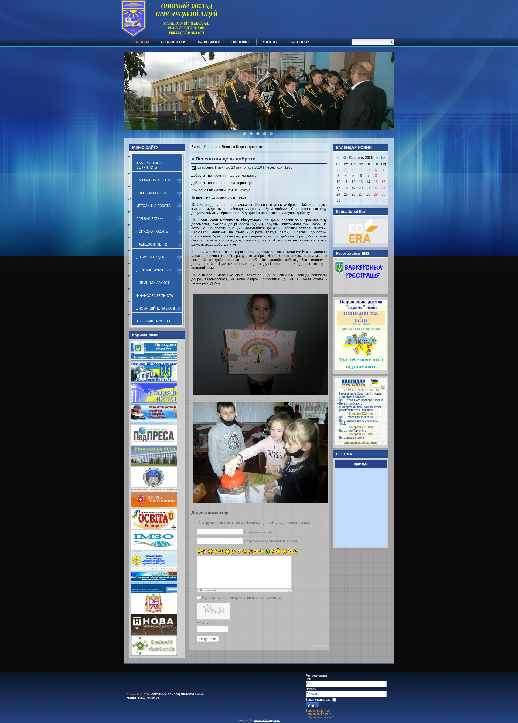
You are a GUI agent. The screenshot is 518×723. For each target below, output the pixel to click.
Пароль (311, 689)
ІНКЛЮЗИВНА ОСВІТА (153, 321)
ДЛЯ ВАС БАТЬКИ (150, 219)
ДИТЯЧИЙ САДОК (150, 257)
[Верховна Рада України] (154, 381)
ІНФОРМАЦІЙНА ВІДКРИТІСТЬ (149, 165)
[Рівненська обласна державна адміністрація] (154, 465)
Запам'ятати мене (318, 699)
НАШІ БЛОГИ (209, 42)
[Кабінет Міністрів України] (154, 402)
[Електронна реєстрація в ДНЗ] (359, 289)
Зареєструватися (318, 710)
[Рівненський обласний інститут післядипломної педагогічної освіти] (154, 486)
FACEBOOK (300, 42)
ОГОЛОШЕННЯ (173, 42)
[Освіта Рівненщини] (154, 528)
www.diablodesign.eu (267, 720)
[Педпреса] (154, 444)
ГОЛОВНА (140, 42)
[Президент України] (154, 360)
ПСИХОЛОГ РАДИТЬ (152, 231)
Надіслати (207, 639)
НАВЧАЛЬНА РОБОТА (153, 180)
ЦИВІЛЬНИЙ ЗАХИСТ (152, 283)
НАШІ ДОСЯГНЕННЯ (152, 244)
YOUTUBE (270, 42)
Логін (309, 679)
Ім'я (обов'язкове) (258, 532)
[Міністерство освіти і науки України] (154, 423)
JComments (320, 646)
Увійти (313, 706)
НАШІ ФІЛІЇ (241, 42)
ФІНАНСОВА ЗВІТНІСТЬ (154, 296)
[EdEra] (361, 242)
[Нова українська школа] (154, 633)
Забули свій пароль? (320, 717)
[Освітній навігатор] (154, 655)
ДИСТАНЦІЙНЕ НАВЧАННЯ (157, 308)
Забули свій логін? (318, 713)
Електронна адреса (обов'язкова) (271, 541)
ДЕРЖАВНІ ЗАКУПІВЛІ (153, 270)
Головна (210, 147)
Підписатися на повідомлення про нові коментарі (242, 598)
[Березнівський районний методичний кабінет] (154, 591)
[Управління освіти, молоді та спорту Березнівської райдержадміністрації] (154, 570)
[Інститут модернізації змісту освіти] (154, 549)
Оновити (207, 623)
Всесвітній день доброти (226, 159)
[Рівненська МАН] (154, 612)
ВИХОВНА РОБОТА (151, 193)
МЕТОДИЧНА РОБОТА (153, 206)
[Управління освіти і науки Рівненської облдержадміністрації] (154, 507)
